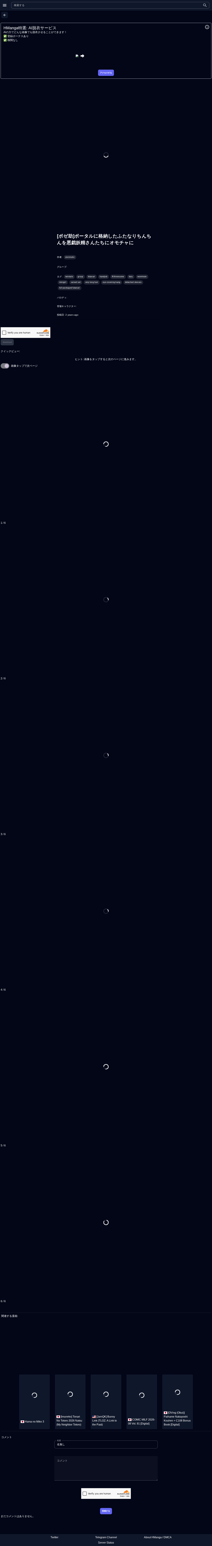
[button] (205, 5)
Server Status (106, 1542)
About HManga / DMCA (158, 1537)
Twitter (54, 1537)
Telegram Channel (106, 1537)
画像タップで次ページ (24, 365)
